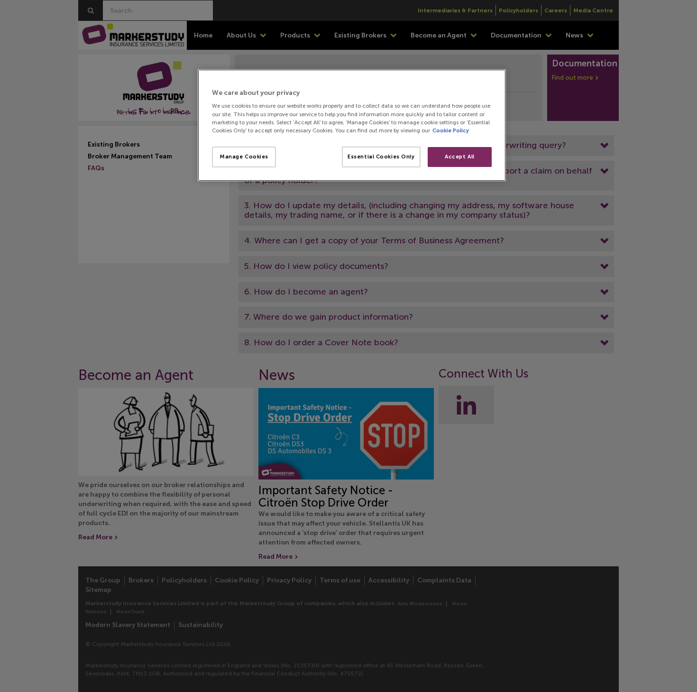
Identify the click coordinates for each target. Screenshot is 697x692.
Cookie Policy (450, 130)
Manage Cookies (244, 156)
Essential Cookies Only (381, 156)
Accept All (460, 156)
